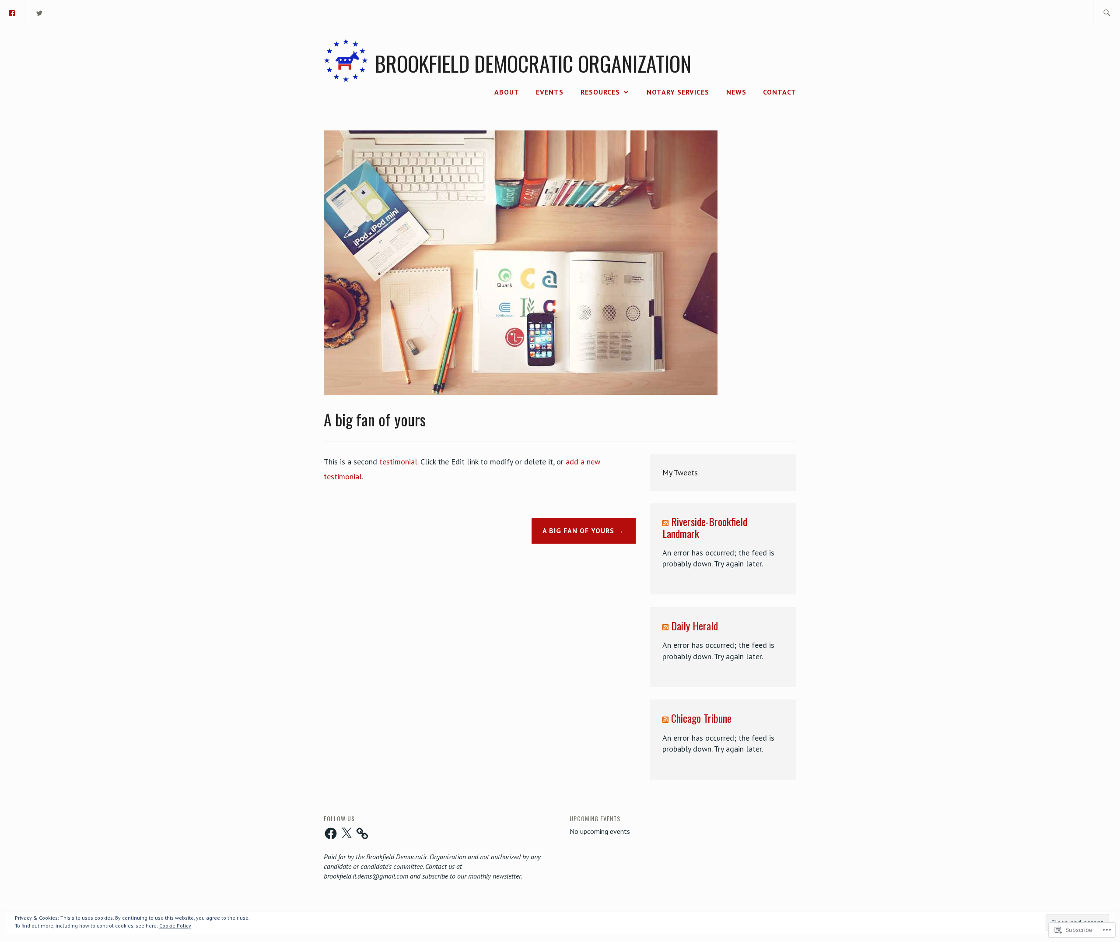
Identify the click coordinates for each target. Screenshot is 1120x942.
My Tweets (680, 472)
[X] (347, 833)
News (736, 92)
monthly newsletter (494, 876)
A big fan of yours (578, 530)
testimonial (398, 462)
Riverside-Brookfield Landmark (704, 527)
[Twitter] (39, 12)
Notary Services (678, 92)
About (506, 92)
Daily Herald (694, 625)
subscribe (435, 876)
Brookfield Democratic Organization (533, 63)
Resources (600, 92)
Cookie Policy (175, 925)
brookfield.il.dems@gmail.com (366, 876)
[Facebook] (331, 833)
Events (550, 92)
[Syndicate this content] (665, 521)
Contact (779, 92)
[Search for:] (1106, 13)
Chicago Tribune (701, 718)
